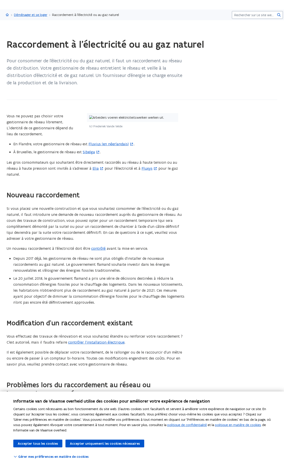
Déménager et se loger (30, 15)
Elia (96, 168)
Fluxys (147, 168)
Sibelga (89, 151)
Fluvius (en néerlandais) (109, 144)
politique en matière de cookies (238, 425)
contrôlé (98, 248)
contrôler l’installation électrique (96, 342)
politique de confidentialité (187, 425)
